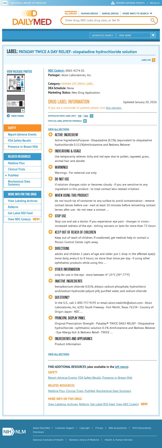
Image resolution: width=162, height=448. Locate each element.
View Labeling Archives (23, 201)
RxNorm (13, 207)
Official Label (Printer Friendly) (65, 121)
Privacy (99, 427)
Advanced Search (102, 35)
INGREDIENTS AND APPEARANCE (74, 338)
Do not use (62, 179)
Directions (62, 248)
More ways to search (136, 13)
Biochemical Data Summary (19, 183)
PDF (80, 116)
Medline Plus (16, 163)
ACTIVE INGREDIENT (66, 134)
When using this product (72, 195)
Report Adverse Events (22, 134)
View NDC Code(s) (24, 219)
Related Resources (19, 157)
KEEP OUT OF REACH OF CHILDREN (75, 232)
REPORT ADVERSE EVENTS (130, 2)
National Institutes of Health (48, 439)
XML (86, 116)
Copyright (85, 427)
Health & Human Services (118, 439)
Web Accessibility (118, 427)
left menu (121, 367)
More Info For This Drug (22, 194)
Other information (67, 269)
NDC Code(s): (56, 71)
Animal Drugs (110, 13)
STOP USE (60, 216)
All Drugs (71, 13)
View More (125, 35)
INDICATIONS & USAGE (68, 151)
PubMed (13, 175)
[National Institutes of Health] (7, 3)
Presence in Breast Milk (23, 147)
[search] (153, 20)
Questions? (62, 297)
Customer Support (64, 427)
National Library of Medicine (28, 2)
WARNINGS (61, 167)
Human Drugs (89, 13)
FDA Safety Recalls (19, 141)
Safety (12, 128)
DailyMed (32, 17)
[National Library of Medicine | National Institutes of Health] (14, 432)
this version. (114, 108)
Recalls (154, 2)
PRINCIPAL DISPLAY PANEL (70, 318)
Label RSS (146, 60)
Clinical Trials (16, 169)
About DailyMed (41, 427)
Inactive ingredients (68, 281)
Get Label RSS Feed (20, 213)
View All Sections (58, 129)
